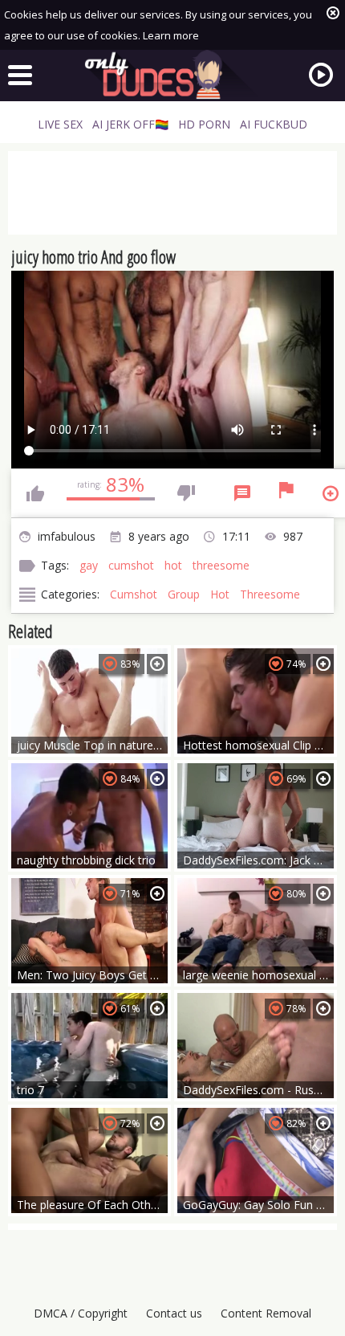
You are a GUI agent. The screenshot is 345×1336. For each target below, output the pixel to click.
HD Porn (204, 124)
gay (88, 565)
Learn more (171, 35)
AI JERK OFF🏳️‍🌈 (130, 124)
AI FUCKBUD (273, 124)
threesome (221, 565)
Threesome (270, 594)
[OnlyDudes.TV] (172, 75)
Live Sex (60, 124)
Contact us (174, 1313)
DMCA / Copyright (81, 1313)
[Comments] (242, 493)
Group (184, 594)
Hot (219, 594)
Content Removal (266, 1313)
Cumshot (133, 594)
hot (173, 565)
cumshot (131, 565)
